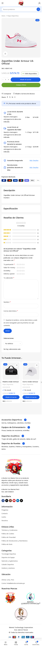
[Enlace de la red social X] (10, 97)
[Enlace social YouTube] (14, 500)
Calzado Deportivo (8, 564)
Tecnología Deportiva (9, 554)
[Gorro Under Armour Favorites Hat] (31, 371)
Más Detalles (33, 160)
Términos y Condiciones (9, 530)
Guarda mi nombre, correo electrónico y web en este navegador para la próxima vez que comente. (20, 322)
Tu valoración (9, 278)
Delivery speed (9, 274)
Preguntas (5, 510)
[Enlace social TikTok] (21, 500)
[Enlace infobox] (14, 420)
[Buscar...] (38, 9)
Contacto (5, 513)
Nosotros (5, 520)
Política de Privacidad (8, 537)
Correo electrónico (11, 311)
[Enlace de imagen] (14, 467)
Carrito (4, 517)
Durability (7, 271)
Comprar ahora (21, 85)
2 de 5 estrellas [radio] (19, 264)
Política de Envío (7, 544)
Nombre (7, 302)
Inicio (3, 16)
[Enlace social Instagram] (10, 500)
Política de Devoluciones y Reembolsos (15, 541)
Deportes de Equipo (8, 557)
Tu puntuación (9, 264)
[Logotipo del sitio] (21, 3)
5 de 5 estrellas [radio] (24, 264)
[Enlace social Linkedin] (12, 97)
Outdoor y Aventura (8, 568)
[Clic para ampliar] (5, 53)
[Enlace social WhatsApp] (15, 97)
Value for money (9, 267)
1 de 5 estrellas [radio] (17, 264)
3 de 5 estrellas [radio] (20, 264)
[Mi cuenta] (39, 3)
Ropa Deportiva (12, 16)
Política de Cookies (8, 534)
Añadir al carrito (25, 79)
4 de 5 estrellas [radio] (22, 264)
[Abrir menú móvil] (3, 3)
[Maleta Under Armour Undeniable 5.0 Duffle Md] (11, 371)
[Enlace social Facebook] (7, 97)
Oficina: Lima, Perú (8, 580)
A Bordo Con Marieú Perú (10, 489)
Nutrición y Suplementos (10, 561)
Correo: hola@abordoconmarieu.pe (13, 583)
